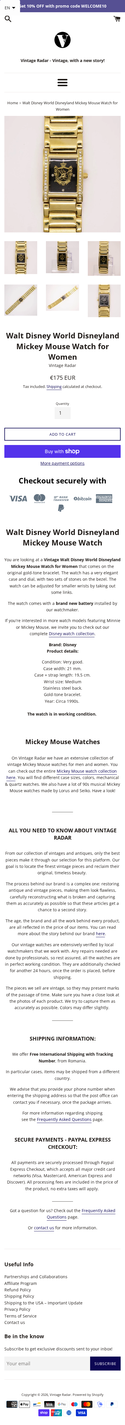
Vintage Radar (60, 1394)
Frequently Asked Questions (64, 1119)
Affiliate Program (20, 1283)
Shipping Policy (19, 1296)
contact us (44, 1227)
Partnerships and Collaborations (35, 1276)
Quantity (62, 403)
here (100, 933)
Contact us (14, 1322)
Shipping (54, 386)
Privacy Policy (17, 1309)
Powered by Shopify (88, 1394)
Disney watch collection (71, 633)
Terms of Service (20, 1316)
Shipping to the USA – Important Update (43, 1303)
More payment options (62, 463)
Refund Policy (17, 1289)
